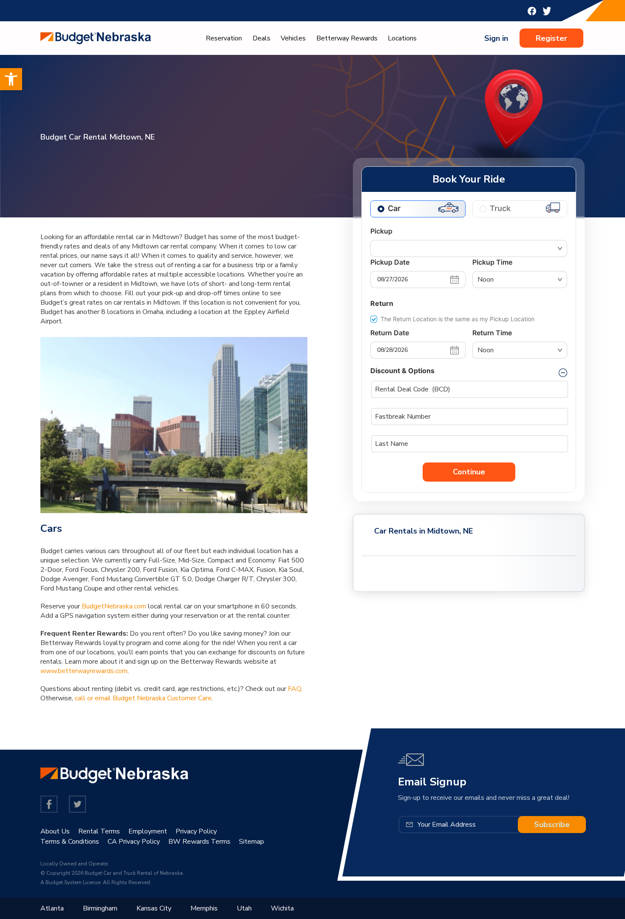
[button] (11, 79)
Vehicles (293, 38)
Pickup (381, 231)
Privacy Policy (196, 831)
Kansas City (153, 908)
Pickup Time (492, 262)
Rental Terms (99, 831)
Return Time (492, 332)
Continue (469, 472)
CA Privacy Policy (134, 841)
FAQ (294, 689)
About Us (55, 831)
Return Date (389, 332)
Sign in (496, 38)
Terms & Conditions (69, 841)
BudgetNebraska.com (114, 606)
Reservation (224, 38)
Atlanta (52, 908)
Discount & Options (402, 370)
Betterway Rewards (347, 38)
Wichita (282, 908)
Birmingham (100, 908)
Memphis (204, 908)
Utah (244, 908)
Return (381, 303)
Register (551, 38)
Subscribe (552, 824)
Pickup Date (389, 262)
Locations (402, 38)
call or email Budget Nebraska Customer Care (143, 698)
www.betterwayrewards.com (84, 671)
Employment (147, 831)
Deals (261, 38)
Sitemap (251, 841)
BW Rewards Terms (199, 841)
